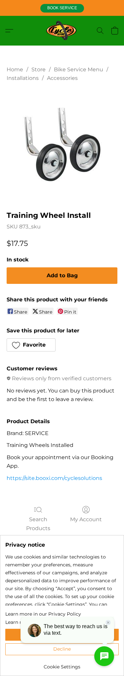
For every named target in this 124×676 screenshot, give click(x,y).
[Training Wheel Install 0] (62, 144)
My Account (86, 519)
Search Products (38, 523)
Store (38, 69)
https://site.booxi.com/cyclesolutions (54, 478)
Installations (23, 78)
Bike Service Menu (78, 69)
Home (15, 69)
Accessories (62, 78)
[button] (62, 8)
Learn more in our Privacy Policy (43, 614)
